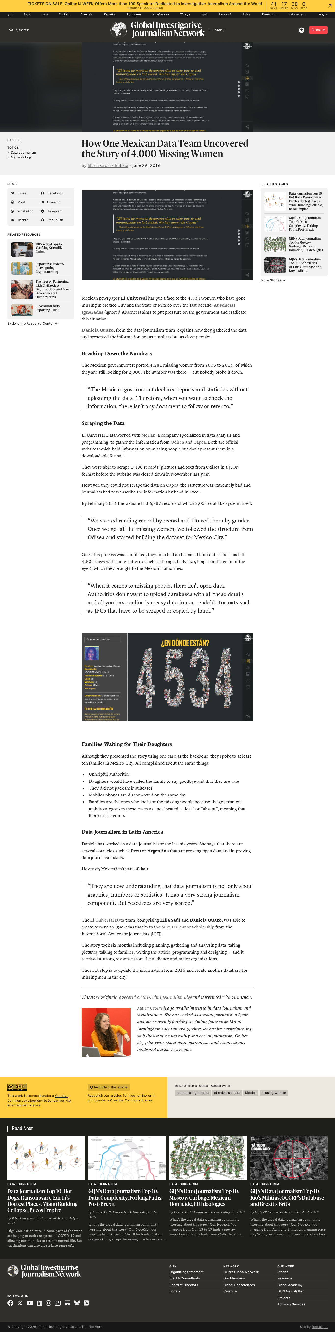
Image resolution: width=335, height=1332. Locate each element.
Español (110, 14)
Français (86, 14)
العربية (27, 14)
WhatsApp (24, 211)
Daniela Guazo (98, 330)
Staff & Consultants (184, 1278)
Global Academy (290, 1285)
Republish (55, 220)
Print (21, 202)
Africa (246, 14)
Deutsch (268, 14)
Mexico (251, 1093)
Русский (225, 14)
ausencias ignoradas (193, 1093)
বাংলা (45, 14)
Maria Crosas (149, 1008)
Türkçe (185, 14)
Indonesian (297, 14)
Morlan (148, 435)
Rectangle (320, 1327)
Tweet (22, 193)
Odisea (177, 442)
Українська (161, 14)
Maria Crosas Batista (108, 165)
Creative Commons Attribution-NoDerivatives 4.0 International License (39, 1100)
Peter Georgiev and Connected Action (39, 1218)
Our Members (234, 1278)
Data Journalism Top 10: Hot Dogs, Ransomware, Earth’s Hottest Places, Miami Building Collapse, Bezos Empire (42, 1200)
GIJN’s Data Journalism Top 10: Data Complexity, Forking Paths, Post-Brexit (125, 1197)
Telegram (54, 211)
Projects (283, 1298)
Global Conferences (239, 1285)
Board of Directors (183, 1285)
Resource (284, 1278)
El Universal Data (107, 920)
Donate (318, 30)
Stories (13, 140)
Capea (199, 442)
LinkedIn (53, 202)
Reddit (22, 220)
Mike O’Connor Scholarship (187, 927)
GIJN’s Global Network (241, 1272)
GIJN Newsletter (290, 1291)
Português (134, 14)
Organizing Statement (186, 1272)
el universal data (227, 1093)
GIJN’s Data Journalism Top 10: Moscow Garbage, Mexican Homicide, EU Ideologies (204, 1197)
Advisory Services (291, 1304)
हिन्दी (204, 14)
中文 (322, 14)
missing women (274, 1093)
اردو (9, 14)
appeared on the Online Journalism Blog (155, 997)
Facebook (55, 193)
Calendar (230, 1291)
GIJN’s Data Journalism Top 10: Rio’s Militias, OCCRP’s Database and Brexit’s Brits (287, 1197)
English (64, 14)
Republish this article (110, 1087)
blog (141, 1042)
